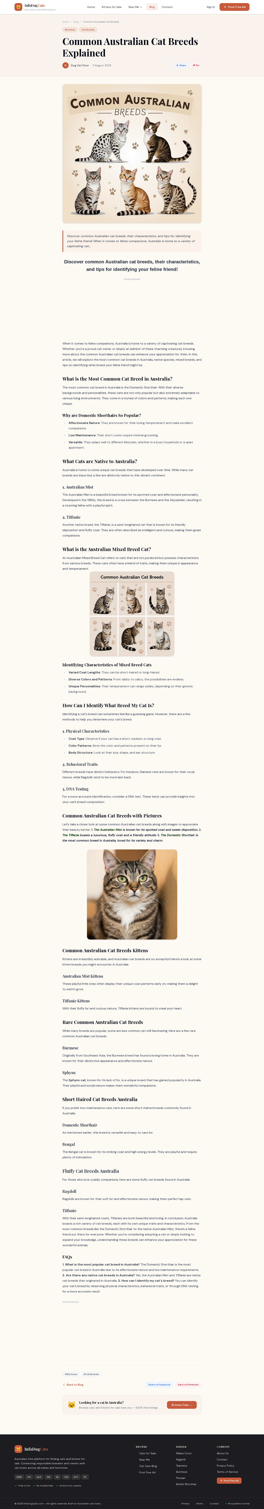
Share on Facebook (159, 1384)
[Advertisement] (132, 309)
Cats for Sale (147, 1453)
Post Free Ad (237, 7)
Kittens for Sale (112, 7)
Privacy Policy (225, 1465)
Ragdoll (181, 1459)
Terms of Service (227, 1472)
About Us (223, 1453)
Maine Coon (184, 1453)
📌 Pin (195, 65)
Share (183, 65)
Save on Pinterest (188, 1384)
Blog (152, 7)
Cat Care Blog (148, 1466)
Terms (199, 1503)
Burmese (181, 1472)
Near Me (134, 7)
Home (91, 7)
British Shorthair (186, 1484)
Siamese (181, 1465)
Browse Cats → (182, 1405)
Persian (180, 1478)
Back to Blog (75, 1384)
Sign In (211, 7)
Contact (167, 7)
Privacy (185, 1503)
